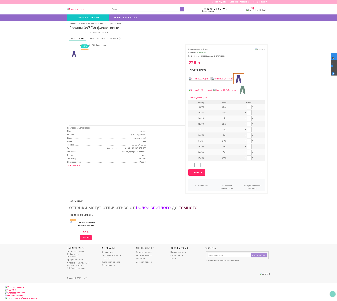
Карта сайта (176, 255)
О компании (107, 252)
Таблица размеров (198, 98)
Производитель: (178, 252)
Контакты (106, 259)
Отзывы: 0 (86, 32)
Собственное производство (226, 186)
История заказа (144, 255)
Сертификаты (108, 265)
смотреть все (73, 165)
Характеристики (96, 38)
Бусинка (206, 49)
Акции (117, 18)
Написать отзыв (100, 32)
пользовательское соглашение (227, 260)
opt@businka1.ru (75, 260)
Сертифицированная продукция (252, 186)
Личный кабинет (260, 2)
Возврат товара (144, 262)
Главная (72, 23)
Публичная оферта (111, 262)
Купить (197, 172)
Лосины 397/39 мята (86, 226)
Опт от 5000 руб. (201, 185)
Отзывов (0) (115, 38)
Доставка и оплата (111, 255)
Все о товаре (77, 38)
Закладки (140, 259)
